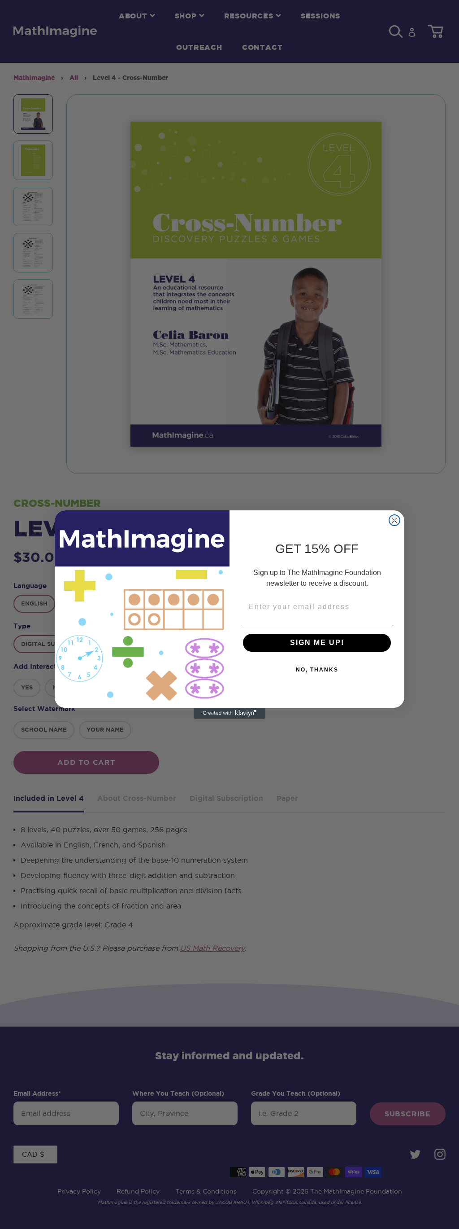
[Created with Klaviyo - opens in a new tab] (229, 713)
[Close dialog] (394, 520)
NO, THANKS (317, 670)
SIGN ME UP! (317, 642)
